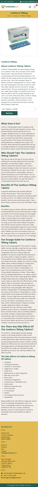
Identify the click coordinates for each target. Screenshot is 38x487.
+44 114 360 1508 (8, 1)
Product (15, 16)
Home (9, 16)
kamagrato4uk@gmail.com (30, 1)
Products (4, 447)
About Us (4, 445)
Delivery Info (5, 433)
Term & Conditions (7, 435)
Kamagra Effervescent (8, 461)
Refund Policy (5, 437)
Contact (3, 451)
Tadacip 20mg (5, 465)
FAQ (2, 449)
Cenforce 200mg (6, 463)
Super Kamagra (6, 459)
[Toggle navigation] (30, 7)
